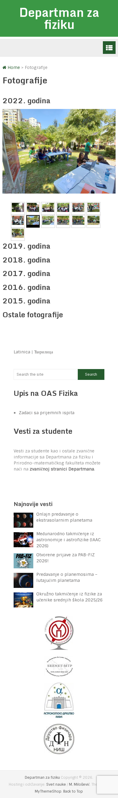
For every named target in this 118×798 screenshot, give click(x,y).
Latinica (22, 352)
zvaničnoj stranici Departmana (62, 469)
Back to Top (73, 791)
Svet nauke (56, 784)
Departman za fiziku (59, 18)
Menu (109, 47)
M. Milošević (79, 784)
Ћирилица (43, 352)
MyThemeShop (48, 791)
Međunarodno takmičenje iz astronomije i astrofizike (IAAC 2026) (68, 539)
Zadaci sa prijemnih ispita (46, 412)
